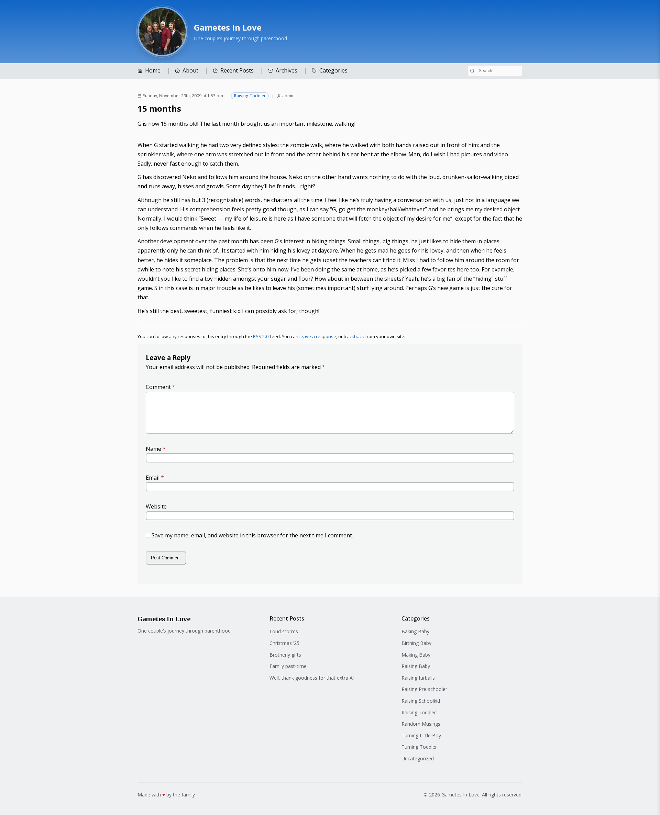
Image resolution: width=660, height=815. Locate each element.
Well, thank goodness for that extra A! (312, 677)
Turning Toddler (419, 747)
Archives (286, 70)
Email (155, 477)
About (190, 70)
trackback (354, 336)
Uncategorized (418, 758)
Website (156, 506)
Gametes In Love (228, 27)
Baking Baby (415, 631)
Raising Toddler (250, 96)
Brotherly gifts (285, 654)
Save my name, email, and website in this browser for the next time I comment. (252, 535)
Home (153, 70)
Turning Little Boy (421, 735)
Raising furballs (418, 677)
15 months (159, 108)
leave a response (317, 336)
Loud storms (284, 631)
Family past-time (288, 666)
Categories (333, 70)
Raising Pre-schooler (424, 689)
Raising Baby (416, 666)
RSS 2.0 (261, 336)
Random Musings (421, 724)
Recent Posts (237, 70)
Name (156, 449)
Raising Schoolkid (421, 700)
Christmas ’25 (284, 643)
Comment (160, 387)
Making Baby (416, 654)
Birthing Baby (416, 643)
